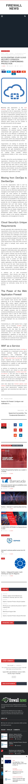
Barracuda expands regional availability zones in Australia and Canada (14, 485)
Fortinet (4, 51)
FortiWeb (19, 325)
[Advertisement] (14, 33)
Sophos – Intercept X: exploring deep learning (13, 507)
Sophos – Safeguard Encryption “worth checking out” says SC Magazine (11, 573)
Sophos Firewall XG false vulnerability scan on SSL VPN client (19, 780)
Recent (3, 729)
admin (3, 66)
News (8, 51)
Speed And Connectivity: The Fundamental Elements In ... (18, 414)
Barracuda (4, 478)
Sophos (7, 535)
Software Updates (15, 769)
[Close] (26, 756)
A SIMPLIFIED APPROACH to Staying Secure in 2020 (14, 528)
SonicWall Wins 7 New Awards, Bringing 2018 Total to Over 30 (19, 763)
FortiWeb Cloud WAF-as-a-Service (12, 358)
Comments (16, 729)
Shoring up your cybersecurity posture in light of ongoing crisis (16, 751)
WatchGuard (8, 513)
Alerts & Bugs (16, 776)
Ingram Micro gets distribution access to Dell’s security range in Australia (14, 672)
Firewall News (14, 7)
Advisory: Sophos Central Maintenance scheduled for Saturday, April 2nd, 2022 (15, 735)
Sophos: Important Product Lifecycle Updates (18, 742)
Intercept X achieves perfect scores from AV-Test (13, 551)
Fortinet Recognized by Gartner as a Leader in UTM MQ (14, 470)
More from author (17, 445)
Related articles (6, 445)
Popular (9, 729)
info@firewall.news (6, 725)
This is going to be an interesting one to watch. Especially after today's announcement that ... (14, 668)
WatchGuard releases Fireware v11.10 (18, 772)
